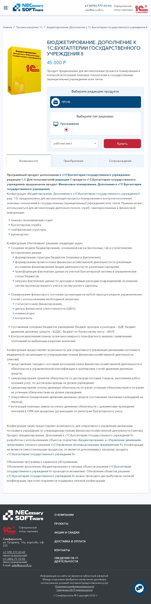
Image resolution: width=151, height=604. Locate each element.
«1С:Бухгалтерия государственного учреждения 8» (41, 454)
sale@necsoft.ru (94, 9)
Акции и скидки (66, 532)
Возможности (28, 161)
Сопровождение (120, 161)
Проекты (61, 523)
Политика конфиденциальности (74, 586)
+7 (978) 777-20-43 (98, 5)
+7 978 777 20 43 (14, 552)
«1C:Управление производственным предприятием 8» (87, 444)
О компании (64, 515)
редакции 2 (63, 179)
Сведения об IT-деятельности (66, 559)
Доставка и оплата (70, 541)
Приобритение (73, 161)
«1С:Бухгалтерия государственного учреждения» (96, 175)
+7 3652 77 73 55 (14, 559)
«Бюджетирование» (91, 440)
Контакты (62, 550)
